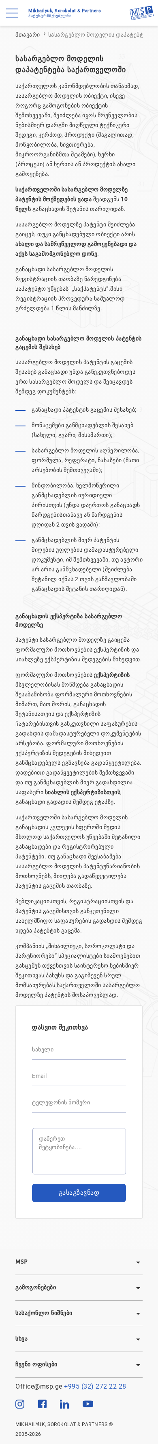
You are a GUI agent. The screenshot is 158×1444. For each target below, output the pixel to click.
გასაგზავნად (79, 1192)
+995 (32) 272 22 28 (95, 1386)
